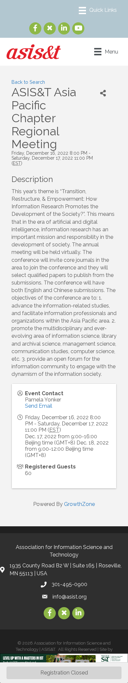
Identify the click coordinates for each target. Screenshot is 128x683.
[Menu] (97, 10)
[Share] (103, 93)
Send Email (38, 406)
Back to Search (28, 82)
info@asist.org (70, 597)
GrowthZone (79, 504)
